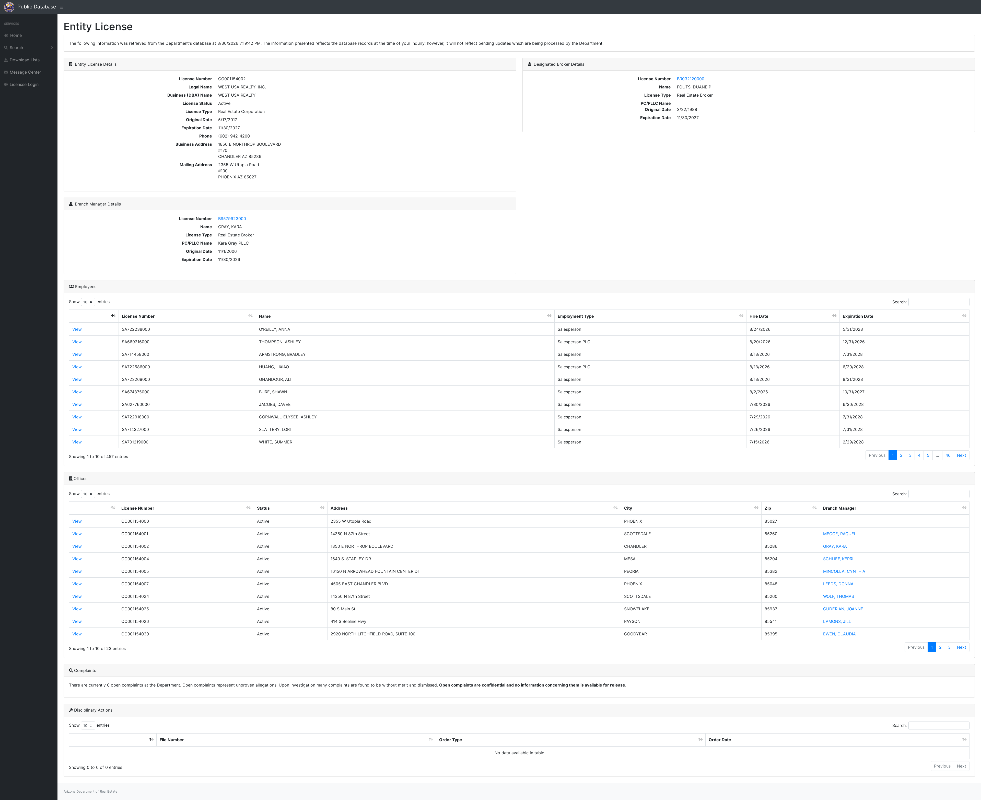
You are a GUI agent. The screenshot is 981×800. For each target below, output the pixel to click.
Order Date (720, 739)
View (77, 329)
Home (16, 35)
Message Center (25, 72)
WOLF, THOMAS (838, 596)
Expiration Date (858, 316)
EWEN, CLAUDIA (839, 633)
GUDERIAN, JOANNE (843, 608)
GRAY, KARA (835, 546)
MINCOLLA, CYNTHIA (844, 571)
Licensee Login (24, 84)
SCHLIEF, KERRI (838, 558)
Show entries (89, 301)
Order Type (450, 739)
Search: (899, 301)
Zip (768, 508)
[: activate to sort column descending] (94, 316)
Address (339, 508)
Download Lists (25, 59)
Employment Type (576, 316)
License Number (138, 316)
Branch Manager (839, 508)
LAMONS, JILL (837, 621)
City (628, 508)
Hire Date (759, 316)
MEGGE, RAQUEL (839, 533)
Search (16, 47)
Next (961, 455)
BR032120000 (690, 78)
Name (265, 316)
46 (948, 455)
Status (263, 508)
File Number (172, 739)
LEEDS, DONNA (838, 583)
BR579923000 (232, 218)
